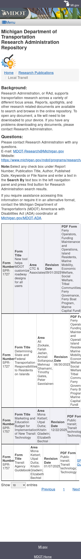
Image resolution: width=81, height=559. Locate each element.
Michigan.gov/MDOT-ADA (21, 217)
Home (9, 72)
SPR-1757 (6, 429)
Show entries (19, 484)
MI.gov (75, 5)
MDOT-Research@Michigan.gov (38, 151)
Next (76, 489)
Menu (10, 22)
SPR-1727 (6, 272)
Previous (48, 489)
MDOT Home (43, 556)
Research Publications (36, 72)
